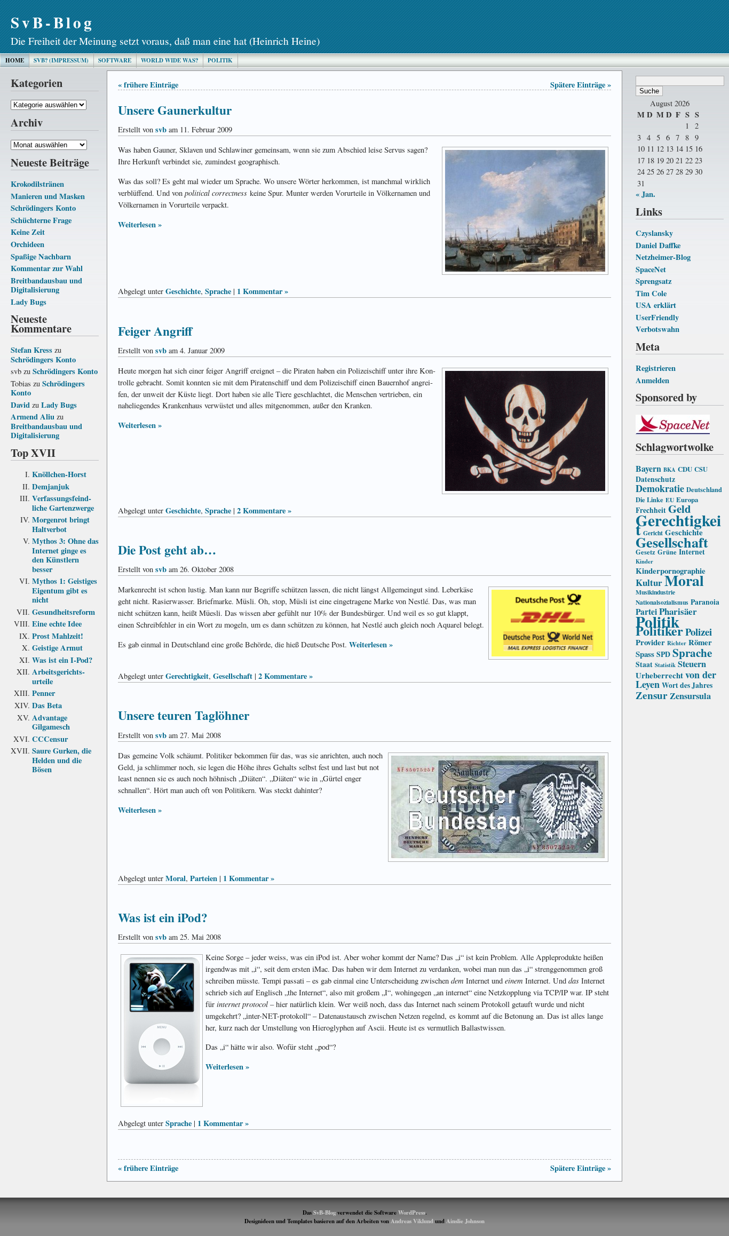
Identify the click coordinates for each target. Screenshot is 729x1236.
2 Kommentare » (264, 510)
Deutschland (704, 489)
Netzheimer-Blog (663, 257)
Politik (220, 60)
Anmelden (652, 380)
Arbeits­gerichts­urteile (58, 676)
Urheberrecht (659, 675)
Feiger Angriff (155, 331)
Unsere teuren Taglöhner (183, 715)
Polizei (698, 631)
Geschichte (183, 291)
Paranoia (705, 602)
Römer (700, 642)
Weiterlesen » (140, 224)
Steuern (692, 663)
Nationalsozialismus (662, 602)
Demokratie (660, 488)
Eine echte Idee (57, 623)
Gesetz (645, 552)
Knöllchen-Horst (59, 474)
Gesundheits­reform (63, 611)
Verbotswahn (657, 329)
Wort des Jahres (687, 685)
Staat (644, 664)
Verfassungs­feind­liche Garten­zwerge (63, 503)
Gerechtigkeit (678, 525)
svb (161, 129)
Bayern (648, 468)
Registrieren (656, 368)
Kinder (644, 561)
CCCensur (50, 738)
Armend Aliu (32, 416)
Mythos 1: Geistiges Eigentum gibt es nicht (64, 590)
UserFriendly (657, 317)
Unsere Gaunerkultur (175, 110)
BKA (669, 469)
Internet (692, 551)
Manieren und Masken (48, 196)
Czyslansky (654, 233)
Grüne (667, 552)
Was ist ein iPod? (163, 917)
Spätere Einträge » (580, 84)
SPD (663, 654)
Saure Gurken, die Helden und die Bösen (61, 760)
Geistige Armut (57, 647)
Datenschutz (655, 479)
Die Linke (649, 499)
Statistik (665, 665)
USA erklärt (656, 305)
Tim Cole (651, 293)
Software (114, 60)
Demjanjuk (50, 486)
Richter (676, 643)
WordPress (411, 1212)
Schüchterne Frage (41, 220)
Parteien (203, 878)
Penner (43, 693)
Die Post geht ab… (167, 550)
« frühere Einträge (148, 84)
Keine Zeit (28, 231)
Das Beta (47, 705)
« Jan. (645, 194)
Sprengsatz (653, 281)
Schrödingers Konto (43, 207)
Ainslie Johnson (465, 1221)
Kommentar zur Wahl (47, 268)
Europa (687, 499)
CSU (701, 469)
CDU (685, 469)
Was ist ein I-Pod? (62, 659)
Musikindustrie (655, 592)
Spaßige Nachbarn (41, 256)
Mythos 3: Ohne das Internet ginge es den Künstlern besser (65, 555)
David (20, 404)
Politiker (659, 630)
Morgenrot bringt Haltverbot (61, 524)
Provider (650, 642)
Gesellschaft (672, 542)
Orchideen (27, 244)
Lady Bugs (28, 301)
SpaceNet (651, 269)
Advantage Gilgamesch (51, 722)
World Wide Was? (169, 60)
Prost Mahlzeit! (57, 635)
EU (669, 499)
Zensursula (690, 696)
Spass (645, 654)
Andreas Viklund (412, 1221)
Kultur (649, 582)
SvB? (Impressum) (61, 60)
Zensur (652, 695)
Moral (684, 580)
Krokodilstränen (37, 183)
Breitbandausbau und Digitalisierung (46, 285)
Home (14, 60)
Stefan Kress (31, 349)
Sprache (692, 652)
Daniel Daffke (658, 245)
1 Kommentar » (262, 291)
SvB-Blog (52, 22)
